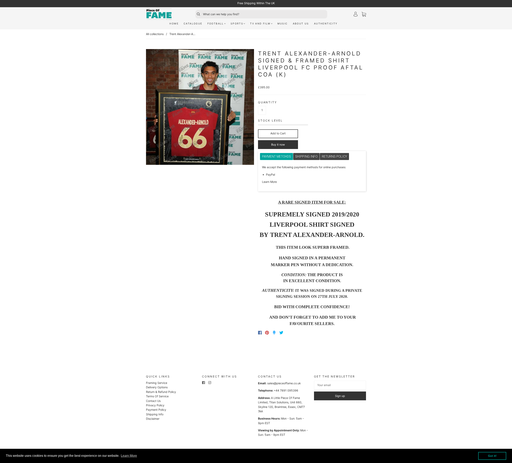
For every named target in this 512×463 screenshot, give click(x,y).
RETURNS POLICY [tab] (334, 156)
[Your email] (340, 385)
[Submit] (196, 14)
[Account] (356, 14)
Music (282, 23)
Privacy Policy (155, 405)
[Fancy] (274, 333)
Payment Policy (156, 409)
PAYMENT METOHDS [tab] (276, 156)
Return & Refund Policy (161, 392)
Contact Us (153, 401)
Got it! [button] (492, 455)
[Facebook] (259, 333)
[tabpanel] (312, 174)
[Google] (289, 333)
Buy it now (278, 144)
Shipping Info (154, 414)
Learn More (269, 181)
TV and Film (260, 23)
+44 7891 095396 (286, 390)
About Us (301, 23)
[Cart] (364, 14)
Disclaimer (152, 418)
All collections (155, 34)
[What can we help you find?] (264, 14)
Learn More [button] (129, 455)
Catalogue (193, 23)
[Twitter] (281, 333)
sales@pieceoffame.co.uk (284, 383)
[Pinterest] (267, 333)
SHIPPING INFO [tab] (306, 156)
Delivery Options (157, 387)
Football (215, 23)
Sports (237, 23)
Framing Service (156, 382)
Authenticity (326, 23)
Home (174, 23)
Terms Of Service (157, 396)
